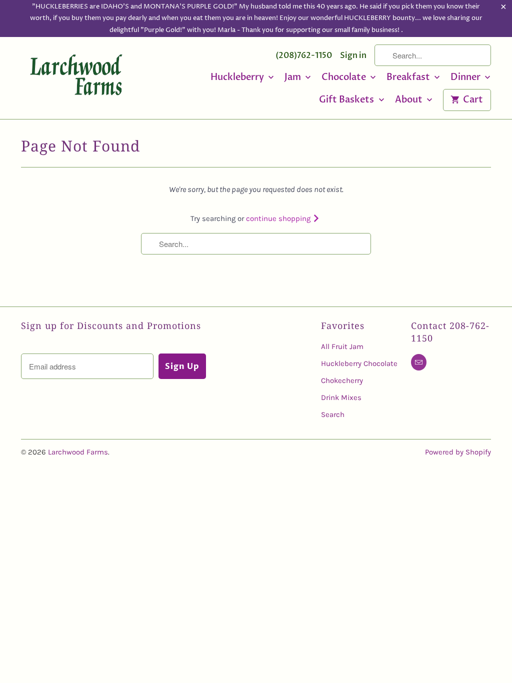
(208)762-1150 (304, 55)
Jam (293, 78)
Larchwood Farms (78, 452)
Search (332, 414)
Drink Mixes (341, 397)
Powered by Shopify (458, 452)
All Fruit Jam (342, 346)
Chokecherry (342, 380)
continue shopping (279, 218)
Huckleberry (238, 78)
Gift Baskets (347, 100)
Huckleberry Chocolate (359, 363)
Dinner (466, 78)
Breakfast (409, 78)
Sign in (353, 55)
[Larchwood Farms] (76, 77)
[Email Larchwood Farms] (418, 362)
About (409, 100)
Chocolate (345, 78)
